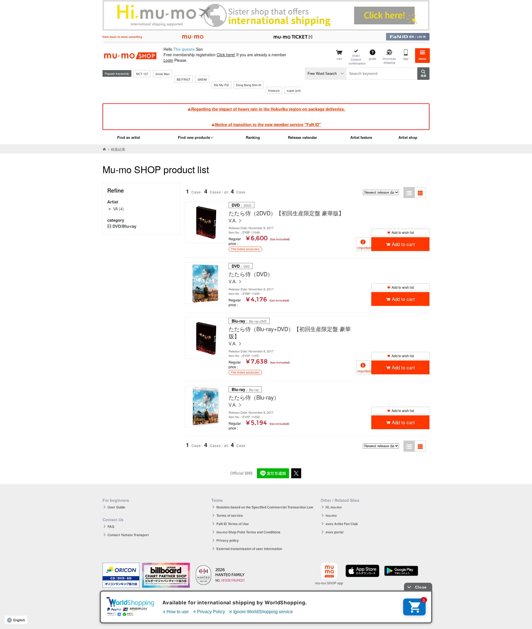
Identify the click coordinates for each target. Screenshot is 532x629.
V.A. (233, 221)
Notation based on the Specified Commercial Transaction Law (264, 507)
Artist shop (407, 137)
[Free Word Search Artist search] (325, 73)
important (363, 247)
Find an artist (128, 137)
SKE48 (202, 79)
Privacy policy (227, 540)
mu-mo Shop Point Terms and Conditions (248, 532)
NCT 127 (142, 73)
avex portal (334, 532)
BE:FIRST (183, 79)
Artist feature (361, 137)
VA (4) (118, 208)
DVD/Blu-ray (124, 226)
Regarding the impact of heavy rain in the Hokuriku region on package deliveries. (268, 109)
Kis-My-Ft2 (221, 85)
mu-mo (331, 515)
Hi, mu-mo (334, 507)
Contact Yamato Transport (128, 534)
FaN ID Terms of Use (232, 523)
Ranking (253, 137)
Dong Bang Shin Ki (248, 85)
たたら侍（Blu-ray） (254, 397)
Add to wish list (403, 232)
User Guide (116, 507)
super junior (295, 90)
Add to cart (403, 244)
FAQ (111, 526)
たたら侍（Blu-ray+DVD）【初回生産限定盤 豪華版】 (290, 332)
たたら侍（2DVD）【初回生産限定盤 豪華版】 (286, 213)
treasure (274, 90)
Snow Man (162, 73)
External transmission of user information (249, 548)
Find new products (194, 137)
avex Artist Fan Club (342, 523)
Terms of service (229, 515)
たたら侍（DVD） (251, 274)
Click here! (226, 54)
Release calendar (302, 137)
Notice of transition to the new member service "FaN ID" (268, 124)
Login (168, 60)
